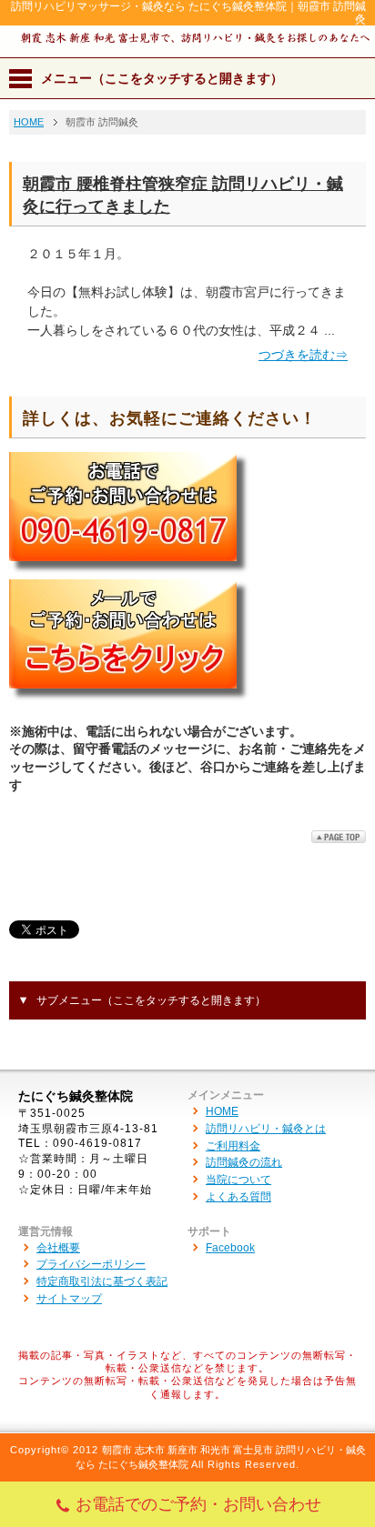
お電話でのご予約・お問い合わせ (198, 1504)
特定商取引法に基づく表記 (101, 1281)
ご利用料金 (233, 1146)
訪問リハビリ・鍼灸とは (266, 1128)
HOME (222, 1111)
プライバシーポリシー (91, 1264)
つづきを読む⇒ (303, 354)
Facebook (230, 1247)
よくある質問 (238, 1196)
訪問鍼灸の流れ (244, 1162)
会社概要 (58, 1247)
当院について (238, 1179)
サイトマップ (69, 1298)
